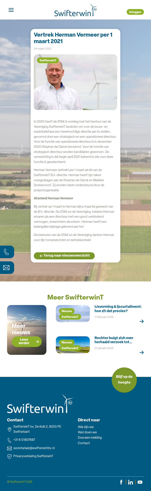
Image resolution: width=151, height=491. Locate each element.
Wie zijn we (86, 427)
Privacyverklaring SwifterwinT (33, 456)
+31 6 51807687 (24, 440)
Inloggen (135, 12)
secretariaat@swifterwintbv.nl (34, 448)
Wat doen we (87, 432)
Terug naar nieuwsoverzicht (66, 256)
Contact (84, 443)
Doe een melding (90, 437)
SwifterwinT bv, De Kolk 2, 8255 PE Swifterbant (37, 429)
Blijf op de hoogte (124, 380)
